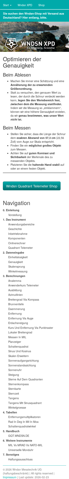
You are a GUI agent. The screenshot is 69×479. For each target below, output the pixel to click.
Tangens (13, 398)
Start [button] (6, 5)
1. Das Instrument (14, 219)
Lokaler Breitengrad (20, 332)
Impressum (9, 477)
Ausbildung (15, 290)
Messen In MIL (17, 337)
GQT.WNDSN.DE (18, 436)
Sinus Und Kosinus (19, 351)
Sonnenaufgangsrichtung (23, 360)
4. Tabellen (10, 412)
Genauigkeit (15, 262)
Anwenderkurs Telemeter (23, 285)
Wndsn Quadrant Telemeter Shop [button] (31, 185)
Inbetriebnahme (17, 234)
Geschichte (15, 229)
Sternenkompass (18, 384)
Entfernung (15, 313)
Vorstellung (15, 215)
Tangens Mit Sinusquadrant (25, 403)
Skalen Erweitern (18, 356)
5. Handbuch (11, 431)
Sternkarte (14, 389)
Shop (41, 5)
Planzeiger (14, 342)
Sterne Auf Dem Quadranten (25, 379)
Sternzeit (13, 393)
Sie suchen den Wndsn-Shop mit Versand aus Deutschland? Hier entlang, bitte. (33, 15)
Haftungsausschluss (20, 459)
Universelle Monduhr (20, 450)
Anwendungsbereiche (21, 224)
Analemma (14, 281)
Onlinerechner (16, 243)
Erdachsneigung (18, 323)
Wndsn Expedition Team (34, 37)
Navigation (16, 203)
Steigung (13, 375)
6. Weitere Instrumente (17, 440)
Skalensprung (16, 266)
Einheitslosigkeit (18, 257)
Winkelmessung (17, 271)
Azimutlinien (15, 295)
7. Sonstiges (11, 454)
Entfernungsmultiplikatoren (24, 417)
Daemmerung (16, 309)
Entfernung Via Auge (20, 318)
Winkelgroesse (17, 407)
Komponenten (16, 238)
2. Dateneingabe (13, 252)
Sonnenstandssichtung (22, 365)
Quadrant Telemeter (20, 248)
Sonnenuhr (15, 370)
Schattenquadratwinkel (22, 426)
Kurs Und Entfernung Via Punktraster (30, 328)
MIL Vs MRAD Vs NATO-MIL (25, 445)
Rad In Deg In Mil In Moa (23, 422)
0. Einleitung (11, 210)
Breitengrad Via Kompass (23, 299)
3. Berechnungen (14, 276)
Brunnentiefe (16, 304)
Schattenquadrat (18, 346)
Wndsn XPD (25, 5)
